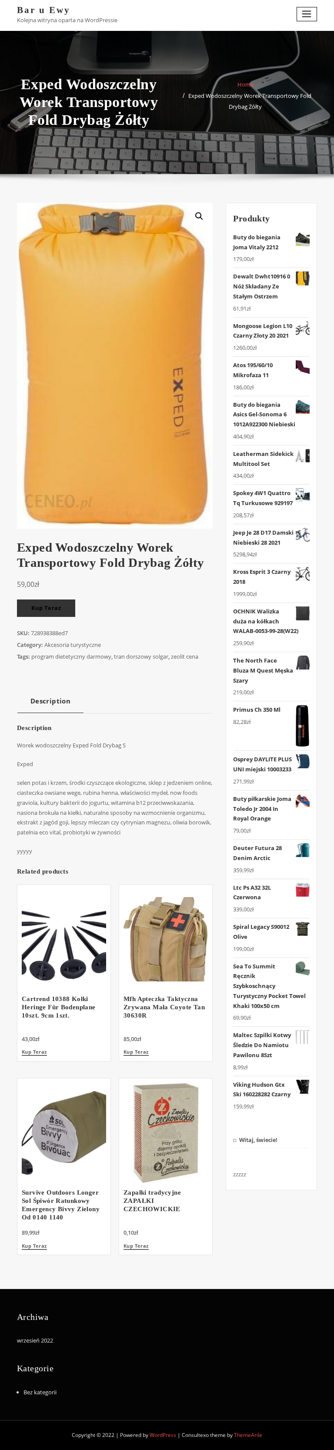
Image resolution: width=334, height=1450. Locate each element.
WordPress (163, 1435)
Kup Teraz (46, 608)
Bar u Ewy (43, 10)
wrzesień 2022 (35, 1340)
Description (50, 701)
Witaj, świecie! (258, 1140)
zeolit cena (184, 656)
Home (245, 84)
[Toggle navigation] (307, 14)
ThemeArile (248, 1435)
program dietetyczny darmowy (71, 656)
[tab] (50, 704)
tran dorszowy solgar (141, 656)
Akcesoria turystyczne (72, 645)
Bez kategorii (40, 1392)
